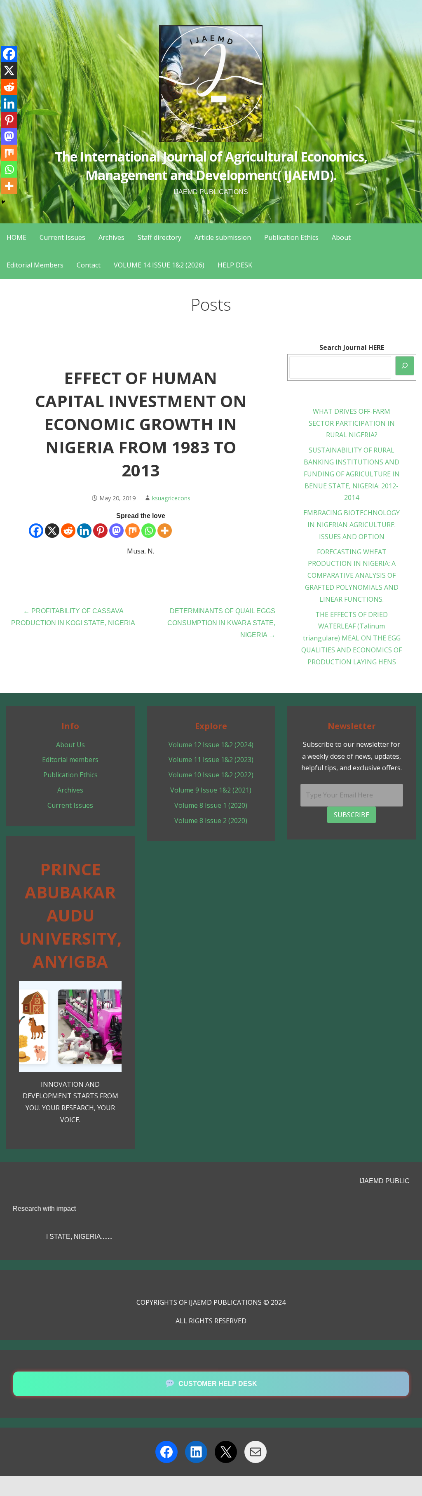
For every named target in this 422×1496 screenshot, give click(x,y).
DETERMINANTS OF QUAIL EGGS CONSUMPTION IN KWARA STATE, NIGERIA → (221, 622)
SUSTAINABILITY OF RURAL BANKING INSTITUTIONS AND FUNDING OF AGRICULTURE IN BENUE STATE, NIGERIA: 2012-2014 (352, 474)
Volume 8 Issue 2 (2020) (210, 820)
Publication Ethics (291, 237)
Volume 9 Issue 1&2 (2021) (210, 790)
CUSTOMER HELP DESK (217, 1383)
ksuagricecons (171, 498)
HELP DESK (235, 265)
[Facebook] (36, 530)
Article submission (223, 237)
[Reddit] (68, 530)
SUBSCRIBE (351, 814)
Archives (111, 237)
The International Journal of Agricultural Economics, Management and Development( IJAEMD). (211, 166)
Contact (89, 265)
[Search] (404, 365)
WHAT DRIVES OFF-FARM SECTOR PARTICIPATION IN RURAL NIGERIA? (352, 423)
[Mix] (132, 530)
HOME (16, 237)
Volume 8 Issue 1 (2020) (210, 805)
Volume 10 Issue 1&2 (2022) (211, 774)
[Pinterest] (100, 530)
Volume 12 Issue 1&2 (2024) (211, 744)
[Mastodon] (116, 530)
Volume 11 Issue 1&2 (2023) (211, 759)
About (341, 237)
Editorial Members (35, 265)
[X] (52, 530)
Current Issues (62, 237)
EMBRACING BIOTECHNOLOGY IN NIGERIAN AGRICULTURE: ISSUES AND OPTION (351, 524)
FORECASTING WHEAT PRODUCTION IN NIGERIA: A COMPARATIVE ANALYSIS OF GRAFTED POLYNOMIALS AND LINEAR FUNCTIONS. (352, 575)
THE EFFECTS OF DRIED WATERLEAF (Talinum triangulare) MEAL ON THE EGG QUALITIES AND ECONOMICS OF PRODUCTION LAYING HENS (351, 638)
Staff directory (159, 237)
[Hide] (3, 202)
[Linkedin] (84, 530)
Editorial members (70, 759)
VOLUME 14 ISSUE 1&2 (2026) (159, 265)
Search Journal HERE (351, 347)
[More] (164, 530)
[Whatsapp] (148, 530)
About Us (70, 744)
